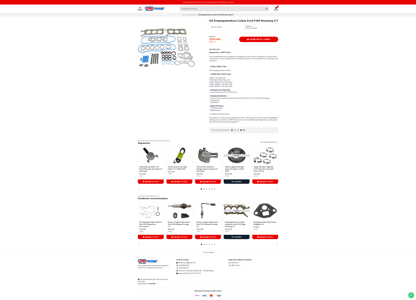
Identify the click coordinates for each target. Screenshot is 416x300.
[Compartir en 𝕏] (235, 130)
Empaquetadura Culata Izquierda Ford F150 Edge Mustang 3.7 (235, 224)
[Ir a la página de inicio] (155, 9)
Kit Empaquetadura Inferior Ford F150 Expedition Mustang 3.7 (150, 224)
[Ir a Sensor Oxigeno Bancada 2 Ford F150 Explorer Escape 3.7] (179, 210)
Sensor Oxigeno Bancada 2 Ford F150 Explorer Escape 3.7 (179, 224)
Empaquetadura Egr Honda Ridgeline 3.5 (265, 223)
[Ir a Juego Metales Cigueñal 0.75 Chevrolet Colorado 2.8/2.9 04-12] (265, 155)
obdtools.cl (235, 262)
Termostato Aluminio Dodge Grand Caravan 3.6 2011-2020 (207, 169)
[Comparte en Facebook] (232, 130)
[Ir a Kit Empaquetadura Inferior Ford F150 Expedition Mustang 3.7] (151, 210)
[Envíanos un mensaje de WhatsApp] (411, 295)
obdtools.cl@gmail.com (187, 262)
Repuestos (192, 15)
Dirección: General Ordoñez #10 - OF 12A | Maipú (196, 270)
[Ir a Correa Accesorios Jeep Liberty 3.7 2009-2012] (179, 155)
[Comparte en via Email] (241, 130)
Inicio (184, 15)
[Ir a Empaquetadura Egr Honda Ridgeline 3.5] (265, 210)
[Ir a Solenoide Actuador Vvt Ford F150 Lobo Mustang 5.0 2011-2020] (151, 155)
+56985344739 (184, 265)
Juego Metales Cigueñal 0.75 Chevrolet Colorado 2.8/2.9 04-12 (264, 169)
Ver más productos (268, 142)
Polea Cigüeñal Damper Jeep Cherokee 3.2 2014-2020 (234, 169)
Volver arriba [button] (209, 252)
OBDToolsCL (235, 265)
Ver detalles (237, 182)
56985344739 (184, 268)
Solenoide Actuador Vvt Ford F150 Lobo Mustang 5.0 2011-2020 (150, 169)
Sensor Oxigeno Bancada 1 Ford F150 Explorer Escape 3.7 (207, 224)
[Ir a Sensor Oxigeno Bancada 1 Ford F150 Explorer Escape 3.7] (208, 210)
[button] (244, 130)
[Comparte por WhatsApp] (238, 130)
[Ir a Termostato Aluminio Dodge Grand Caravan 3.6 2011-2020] (208, 155)
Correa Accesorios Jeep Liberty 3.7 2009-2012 (177, 168)
